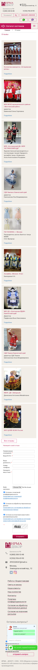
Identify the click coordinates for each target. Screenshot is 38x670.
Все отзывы (9, 441)
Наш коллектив (14, 592)
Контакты (12, 596)
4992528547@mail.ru (18, 562)
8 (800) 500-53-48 (8, 11)
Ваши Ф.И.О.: (8, 456)
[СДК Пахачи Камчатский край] (12, 339)
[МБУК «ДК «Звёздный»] (12, 379)
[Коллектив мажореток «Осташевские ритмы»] (12, 53)
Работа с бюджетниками (18, 581)
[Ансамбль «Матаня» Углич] (12, 260)
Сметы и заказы (15, 585)
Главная (7, 30)
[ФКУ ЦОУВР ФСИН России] (12, 417)
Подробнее (8, 74)
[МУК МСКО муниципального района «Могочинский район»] (12, 91)
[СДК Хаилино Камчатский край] (12, 179)
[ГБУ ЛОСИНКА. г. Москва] (12, 218)
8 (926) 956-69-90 (28, 11)
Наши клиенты (14, 588)
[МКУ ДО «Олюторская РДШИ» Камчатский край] (12, 298)
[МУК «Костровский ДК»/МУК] (12, 133)
